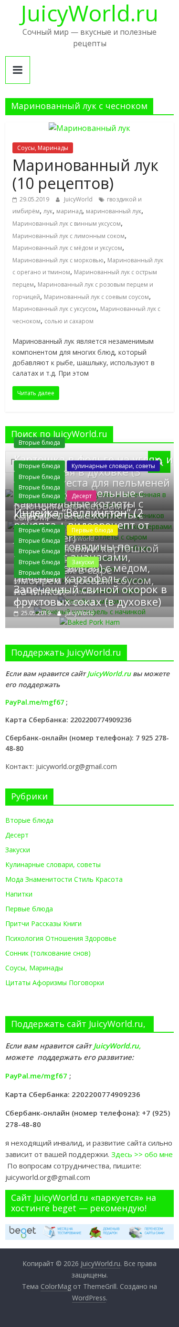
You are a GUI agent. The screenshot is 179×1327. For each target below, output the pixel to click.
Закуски (83, 562)
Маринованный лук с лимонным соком (68, 236)
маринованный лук (113, 211)
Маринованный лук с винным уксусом (66, 224)
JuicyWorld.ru (110, 673)
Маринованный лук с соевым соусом (96, 297)
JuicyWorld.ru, (117, 1045)
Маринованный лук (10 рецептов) (85, 174)
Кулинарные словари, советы (113, 466)
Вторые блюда (39, 443)
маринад (69, 211)
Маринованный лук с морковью (58, 260)
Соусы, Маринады (42, 148)
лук (48, 211)
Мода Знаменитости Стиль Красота (64, 879)
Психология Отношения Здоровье (60, 938)
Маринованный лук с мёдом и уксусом (67, 248)
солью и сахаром (69, 321)
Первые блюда (92, 530)
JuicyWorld (79, 199)
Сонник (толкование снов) (48, 953)
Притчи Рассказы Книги (43, 923)
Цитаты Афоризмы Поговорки (54, 982)
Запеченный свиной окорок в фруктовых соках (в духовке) (90, 595)
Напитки (18, 893)
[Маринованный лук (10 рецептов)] (89, 128)
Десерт (82, 496)
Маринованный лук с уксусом (54, 309)
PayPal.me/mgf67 (34, 702)
